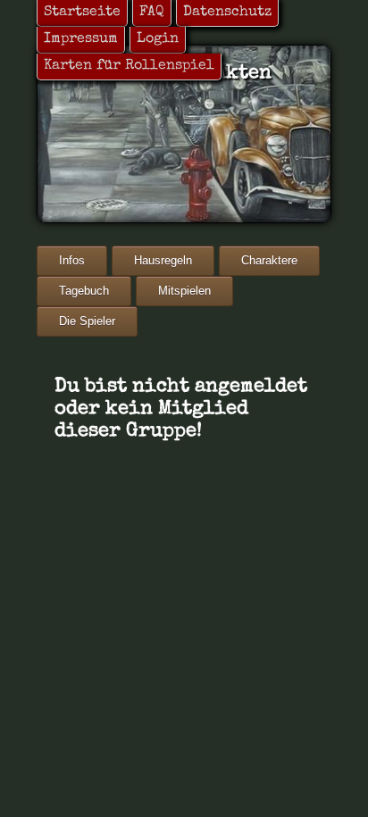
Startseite (82, 12)
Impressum (81, 39)
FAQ (151, 12)
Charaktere (269, 260)
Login (158, 39)
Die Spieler (87, 321)
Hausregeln (163, 260)
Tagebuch (84, 290)
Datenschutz (227, 12)
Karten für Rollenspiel (129, 66)
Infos (72, 260)
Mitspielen (184, 290)
